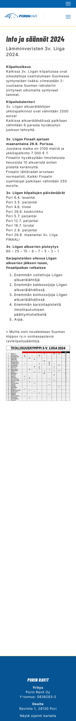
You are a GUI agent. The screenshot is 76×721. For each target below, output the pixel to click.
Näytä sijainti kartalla (38, 716)
